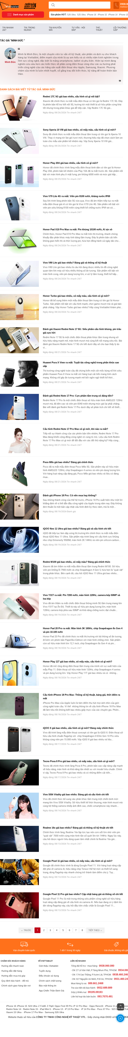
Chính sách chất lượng (50, 980)
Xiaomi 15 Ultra (13, 1012)
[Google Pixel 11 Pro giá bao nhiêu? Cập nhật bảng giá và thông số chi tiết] (19, 905)
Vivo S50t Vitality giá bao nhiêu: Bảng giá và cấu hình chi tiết (76, 794)
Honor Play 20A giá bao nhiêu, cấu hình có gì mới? (70, 163)
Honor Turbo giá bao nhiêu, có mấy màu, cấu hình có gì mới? (76, 296)
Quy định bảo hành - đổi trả (15, 980)
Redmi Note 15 (30, 1009)
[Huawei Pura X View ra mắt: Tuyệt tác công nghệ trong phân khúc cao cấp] (19, 374)
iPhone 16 (91, 14)
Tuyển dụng (45, 971)
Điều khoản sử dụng (49, 975)
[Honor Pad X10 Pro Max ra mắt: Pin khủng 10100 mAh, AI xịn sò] (19, 241)
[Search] (53, 5)
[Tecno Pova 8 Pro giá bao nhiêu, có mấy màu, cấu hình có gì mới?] (19, 772)
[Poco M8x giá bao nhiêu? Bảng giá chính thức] (19, 473)
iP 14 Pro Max (88, 1009)
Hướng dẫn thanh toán (12, 966)
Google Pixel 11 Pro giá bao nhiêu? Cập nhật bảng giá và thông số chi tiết (83, 894)
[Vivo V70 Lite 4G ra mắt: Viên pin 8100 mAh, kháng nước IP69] (19, 207)
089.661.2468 (95, 983)
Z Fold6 (42, 1006)
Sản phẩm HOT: (59, 14)
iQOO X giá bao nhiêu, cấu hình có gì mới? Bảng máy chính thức (78, 728)
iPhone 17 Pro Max (33, 1012)
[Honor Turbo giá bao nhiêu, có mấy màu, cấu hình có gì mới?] (19, 307)
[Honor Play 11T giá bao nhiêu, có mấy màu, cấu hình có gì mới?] (19, 673)
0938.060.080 (106, 965)
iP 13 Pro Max (72, 1009)
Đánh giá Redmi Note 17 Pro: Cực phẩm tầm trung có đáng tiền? (78, 395)
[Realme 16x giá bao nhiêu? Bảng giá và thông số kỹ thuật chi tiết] (19, 839)
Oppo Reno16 (96, 1006)
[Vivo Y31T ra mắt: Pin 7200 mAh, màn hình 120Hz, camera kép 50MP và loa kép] (19, 606)
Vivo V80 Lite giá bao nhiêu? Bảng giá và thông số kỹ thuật (75, 262)
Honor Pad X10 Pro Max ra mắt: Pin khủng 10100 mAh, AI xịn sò (77, 229)
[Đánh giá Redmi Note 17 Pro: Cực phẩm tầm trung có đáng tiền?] (19, 407)
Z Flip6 (50, 1006)
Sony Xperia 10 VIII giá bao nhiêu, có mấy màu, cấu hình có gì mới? (79, 129)
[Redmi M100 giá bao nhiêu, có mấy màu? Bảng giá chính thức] (19, 573)
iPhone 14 (112, 14)
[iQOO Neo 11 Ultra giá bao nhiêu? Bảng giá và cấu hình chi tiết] (19, 540)
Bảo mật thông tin (47, 985)
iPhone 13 (58, 1009)
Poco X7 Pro (103, 1009)
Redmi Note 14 (13, 1009)
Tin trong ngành (29, 28)
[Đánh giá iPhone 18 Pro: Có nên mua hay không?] (19, 507)
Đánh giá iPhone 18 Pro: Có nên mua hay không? (69, 495)
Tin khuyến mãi (55, 28)
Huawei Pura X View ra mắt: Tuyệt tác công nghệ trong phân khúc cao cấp (81, 364)
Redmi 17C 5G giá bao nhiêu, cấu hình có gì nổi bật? (72, 96)
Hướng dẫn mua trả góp (13, 975)
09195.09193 (95, 992)
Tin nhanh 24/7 (7, 28)
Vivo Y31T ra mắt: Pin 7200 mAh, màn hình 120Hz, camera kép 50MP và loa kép (81, 597)
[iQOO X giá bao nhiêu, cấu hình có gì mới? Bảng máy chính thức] (19, 739)
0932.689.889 (104, 987)
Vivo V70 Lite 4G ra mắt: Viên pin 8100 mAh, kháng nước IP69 (76, 196)
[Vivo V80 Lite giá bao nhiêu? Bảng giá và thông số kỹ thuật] (19, 274)
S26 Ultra (71, 14)
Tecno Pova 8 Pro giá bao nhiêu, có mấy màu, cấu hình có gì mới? (79, 761)
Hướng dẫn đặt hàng (11, 971)
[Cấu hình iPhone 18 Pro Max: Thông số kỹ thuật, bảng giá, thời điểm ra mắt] (19, 706)
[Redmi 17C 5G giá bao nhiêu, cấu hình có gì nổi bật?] (19, 108)
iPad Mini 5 (45, 1009)
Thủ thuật (99, 28)
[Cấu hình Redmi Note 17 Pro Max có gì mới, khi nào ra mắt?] (19, 440)
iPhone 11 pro (112, 1006)
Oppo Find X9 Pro (63, 1006)
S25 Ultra (81, 14)
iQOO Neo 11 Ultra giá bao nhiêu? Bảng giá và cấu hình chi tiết (77, 528)
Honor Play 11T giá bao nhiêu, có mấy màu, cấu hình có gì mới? (77, 661)
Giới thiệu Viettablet (48, 966)
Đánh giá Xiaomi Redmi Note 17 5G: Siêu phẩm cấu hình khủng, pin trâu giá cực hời (82, 331)
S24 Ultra (32, 1006)
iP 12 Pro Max (80, 1006)
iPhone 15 (102, 14)
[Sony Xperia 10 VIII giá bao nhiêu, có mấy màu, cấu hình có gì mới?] (19, 141)
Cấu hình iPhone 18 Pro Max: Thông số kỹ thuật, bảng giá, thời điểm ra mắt (81, 696)
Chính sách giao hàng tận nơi (16, 985)
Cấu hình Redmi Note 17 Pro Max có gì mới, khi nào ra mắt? (75, 429)
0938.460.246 (120, 974)
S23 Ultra (116, 1009)
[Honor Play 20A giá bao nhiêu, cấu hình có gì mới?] (19, 174)
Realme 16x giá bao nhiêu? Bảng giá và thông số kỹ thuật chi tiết (78, 827)
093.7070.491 (105, 996)
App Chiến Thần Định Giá (51, 990)
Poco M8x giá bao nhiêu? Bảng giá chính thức (68, 462)
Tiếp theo (95, 930)
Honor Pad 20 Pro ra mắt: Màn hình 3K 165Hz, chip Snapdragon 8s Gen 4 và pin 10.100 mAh (82, 630)
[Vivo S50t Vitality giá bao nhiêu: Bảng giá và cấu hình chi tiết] (19, 806)
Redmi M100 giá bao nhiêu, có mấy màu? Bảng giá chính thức (76, 562)
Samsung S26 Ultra (54, 1012)
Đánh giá (71, 511)
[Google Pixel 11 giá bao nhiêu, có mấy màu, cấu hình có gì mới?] (19, 872)
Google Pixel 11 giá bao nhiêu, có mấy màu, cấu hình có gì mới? (77, 861)
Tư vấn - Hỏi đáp (78, 28)
